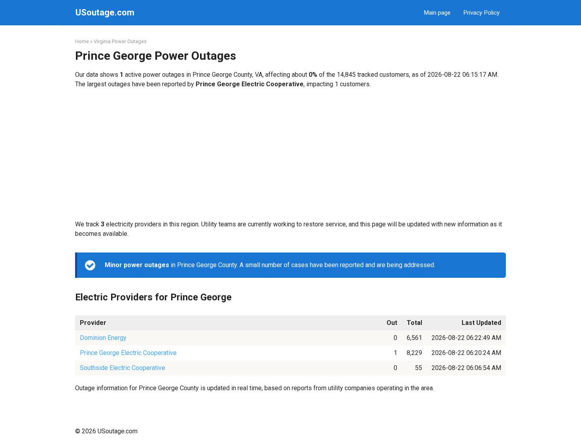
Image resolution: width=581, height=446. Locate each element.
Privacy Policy (481, 12)
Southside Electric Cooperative (122, 368)
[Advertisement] (290, 154)
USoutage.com (104, 12)
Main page (437, 12)
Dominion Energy (103, 338)
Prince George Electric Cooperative (128, 353)
